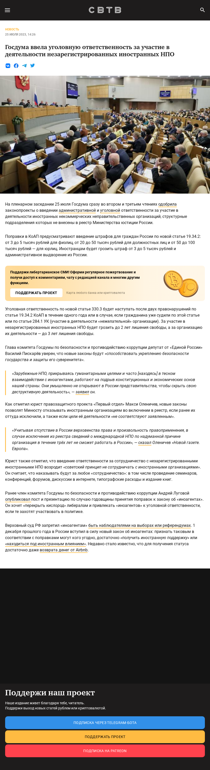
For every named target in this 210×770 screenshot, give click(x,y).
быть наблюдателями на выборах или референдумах (139, 525)
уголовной (110, 210)
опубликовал (18, 499)
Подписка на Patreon (105, 751)
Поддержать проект (105, 737)
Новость (12, 29)
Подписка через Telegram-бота (105, 723)
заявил (82, 391)
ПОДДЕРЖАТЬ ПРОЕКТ (36, 293)
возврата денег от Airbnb (64, 550)
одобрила (167, 204)
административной (77, 210)
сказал (144, 442)
